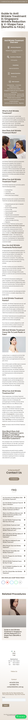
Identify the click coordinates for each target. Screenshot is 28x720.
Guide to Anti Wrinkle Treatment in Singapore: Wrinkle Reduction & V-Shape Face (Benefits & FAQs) (13, 633)
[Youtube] (15, 674)
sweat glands (10, 414)
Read (3, 424)
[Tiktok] (18, 674)
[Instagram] (9, 674)
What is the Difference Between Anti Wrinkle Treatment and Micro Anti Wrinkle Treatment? (13, 514)
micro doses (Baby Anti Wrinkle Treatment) (13, 225)
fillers (9, 407)
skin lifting (8, 419)
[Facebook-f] (12, 674)
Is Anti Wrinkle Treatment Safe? (11, 525)
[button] (14, 498)
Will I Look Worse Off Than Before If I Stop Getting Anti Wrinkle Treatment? (13, 535)
